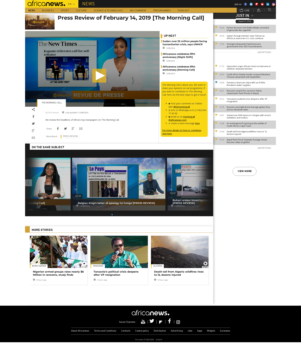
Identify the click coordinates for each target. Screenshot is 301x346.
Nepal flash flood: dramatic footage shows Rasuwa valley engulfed (247, 140)
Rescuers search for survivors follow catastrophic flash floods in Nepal (244, 91)
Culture (81, 10)
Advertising (177, 331)
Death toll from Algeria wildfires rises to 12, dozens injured (247, 132)
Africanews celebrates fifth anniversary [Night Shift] (179, 55)
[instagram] (178, 322)
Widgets (211, 331)
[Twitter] (152, 322)
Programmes (162, 10)
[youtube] (143, 322)
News (31, 10)
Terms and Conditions (105, 331)
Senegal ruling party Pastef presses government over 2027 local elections (244, 45)
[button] (99, 76)
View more (245, 171)
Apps (199, 331)
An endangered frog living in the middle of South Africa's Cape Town (247, 124)
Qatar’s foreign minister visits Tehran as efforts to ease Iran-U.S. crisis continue (246, 37)
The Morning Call (52, 103)
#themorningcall (181, 106)
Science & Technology (108, 10)
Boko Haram (39, 266)
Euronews (225, 331)
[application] (92, 69)
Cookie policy (142, 331)
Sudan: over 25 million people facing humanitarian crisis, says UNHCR (185, 43)
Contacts (125, 331)
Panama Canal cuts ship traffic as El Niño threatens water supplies (246, 83)
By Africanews (52, 113)
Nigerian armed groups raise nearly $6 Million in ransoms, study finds (58, 273)
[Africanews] (45, 3)
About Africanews (80, 331)
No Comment (138, 10)
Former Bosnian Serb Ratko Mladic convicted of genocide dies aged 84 (248, 28)
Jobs (189, 331)
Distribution (160, 331)
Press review (70, 136)
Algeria (157, 266)
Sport (65, 10)
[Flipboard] (161, 322)
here (197, 123)
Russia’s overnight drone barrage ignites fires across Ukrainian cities (248, 108)
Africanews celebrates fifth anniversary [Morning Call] (179, 68)
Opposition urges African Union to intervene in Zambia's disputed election (249, 67)
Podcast (183, 10)
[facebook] (169, 322)
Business (48, 10)
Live (247, 10)
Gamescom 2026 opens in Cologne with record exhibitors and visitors (249, 116)
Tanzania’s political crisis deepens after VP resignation (247, 100)
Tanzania (98, 266)
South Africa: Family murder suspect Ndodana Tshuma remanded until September (248, 75)
